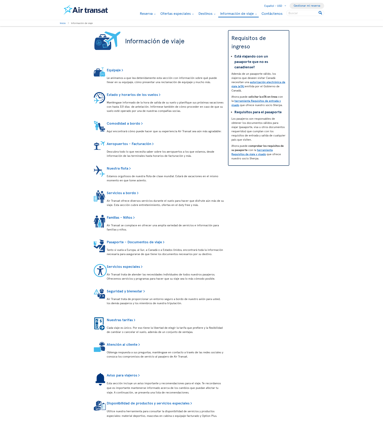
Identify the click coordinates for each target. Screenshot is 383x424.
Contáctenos (272, 13)
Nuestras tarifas (120, 319)
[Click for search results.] (320, 13)
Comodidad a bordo (123, 123)
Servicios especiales (123, 266)
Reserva (146, 13)
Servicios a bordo (121, 192)
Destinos (204, 13)
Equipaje (114, 69)
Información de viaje (236, 13)
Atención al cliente (122, 344)
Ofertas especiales (175, 13)
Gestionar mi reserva (307, 5)
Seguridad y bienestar (124, 290)
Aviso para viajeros (122, 374)
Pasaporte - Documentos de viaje (134, 241)
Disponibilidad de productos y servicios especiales (148, 402)
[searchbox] (305, 13)
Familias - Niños (119, 217)
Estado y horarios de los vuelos (132, 94)
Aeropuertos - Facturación (129, 143)
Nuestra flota (117, 168)
